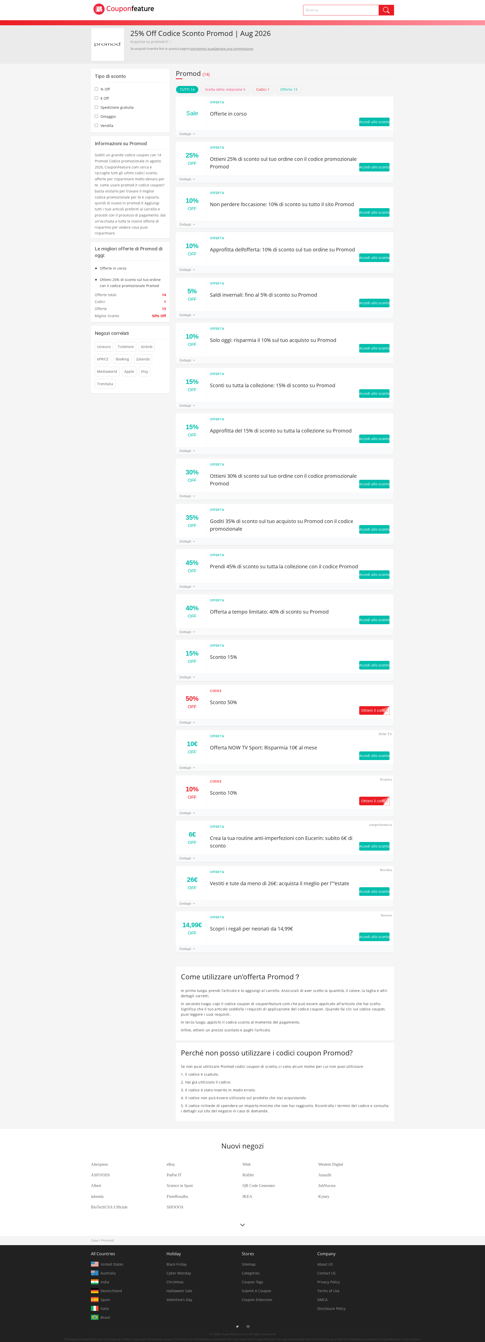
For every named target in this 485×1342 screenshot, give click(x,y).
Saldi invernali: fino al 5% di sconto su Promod (263, 294)
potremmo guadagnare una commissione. (222, 48)
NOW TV (385, 734)
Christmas (175, 1282)
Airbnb (147, 346)
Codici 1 (263, 89)
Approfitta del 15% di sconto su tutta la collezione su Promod (281, 430)
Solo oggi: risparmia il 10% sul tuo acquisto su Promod (273, 340)
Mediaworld (107, 371)
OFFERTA (217, 102)
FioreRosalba (177, 1196)
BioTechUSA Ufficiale (109, 1207)
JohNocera (326, 1185)
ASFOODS (100, 1175)
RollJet (248, 1175)
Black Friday (176, 1264)
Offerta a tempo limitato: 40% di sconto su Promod (269, 611)
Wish (247, 1164)
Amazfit (324, 1175)
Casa (94, 1240)
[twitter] (237, 1326)
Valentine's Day (179, 1299)
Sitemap (249, 1264)
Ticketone (126, 346)
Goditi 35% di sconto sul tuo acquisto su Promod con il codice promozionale (281, 525)
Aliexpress (99, 1164)
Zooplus (386, 779)
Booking (122, 359)
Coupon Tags (252, 1282)
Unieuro (104, 346)
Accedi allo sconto (374, 121)
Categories (251, 1273)
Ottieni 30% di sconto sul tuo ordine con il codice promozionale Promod (283, 479)
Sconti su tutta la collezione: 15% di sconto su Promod (272, 385)
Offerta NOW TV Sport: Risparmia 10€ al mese (263, 747)
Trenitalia (105, 383)
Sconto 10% (223, 792)
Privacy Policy (328, 1282)
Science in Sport (180, 1185)
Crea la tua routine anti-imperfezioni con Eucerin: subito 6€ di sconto (281, 842)
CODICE (216, 691)
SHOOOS (175, 1207)
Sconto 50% (223, 702)
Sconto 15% (223, 657)
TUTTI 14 (187, 89)
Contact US (326, 1273)
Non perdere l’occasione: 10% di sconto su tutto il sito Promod (282, 204)
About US (325, 1264)
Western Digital (330, 1164)
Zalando (143, 359)
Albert (96, 1185)
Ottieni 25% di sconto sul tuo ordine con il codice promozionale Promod (283, 163)
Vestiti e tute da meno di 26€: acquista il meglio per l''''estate (279, 883)
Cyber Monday (178, 1273)
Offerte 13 (288, 89)
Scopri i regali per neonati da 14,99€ (251, 928)
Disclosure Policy (331, 1308)
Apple (129, 371)
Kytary (323, 1196)
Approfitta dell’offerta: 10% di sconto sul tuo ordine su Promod (282, 249)
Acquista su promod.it (149, 41)
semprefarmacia (380, 825)
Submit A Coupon (256, 1290)
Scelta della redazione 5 (225, 89)
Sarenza (386, 915)
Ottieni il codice (375, 710)
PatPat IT (174, 1175)
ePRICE (103, 359)
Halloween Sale (179, 1290)
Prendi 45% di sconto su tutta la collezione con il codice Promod (284, 566)
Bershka (386, 870)
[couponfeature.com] (124, 9)
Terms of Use (328, 1290)
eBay (171, 1164)
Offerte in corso (228, 113)
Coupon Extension (257, 1299)
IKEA (247, 1196)
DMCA (322, 1299)
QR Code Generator (259, 1185)
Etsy (144, 371)
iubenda (97, 1196)
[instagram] (248, 1326)
